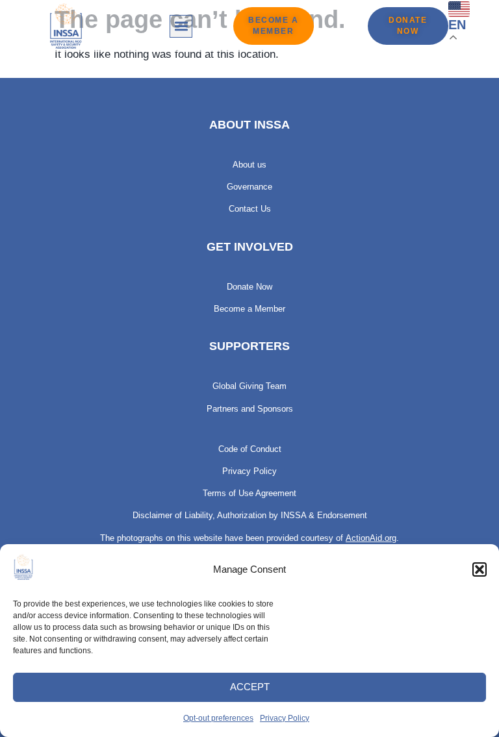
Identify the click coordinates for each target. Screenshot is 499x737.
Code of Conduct (249, 449)
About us (249, 164)
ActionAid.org (371, 538)
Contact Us (250, 209)
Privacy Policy (284, 718)
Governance (249, 187)
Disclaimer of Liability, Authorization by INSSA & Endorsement (250, 515)
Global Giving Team (249, 386)
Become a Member (249, 309)
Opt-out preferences (218, 718)
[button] (479, 569)
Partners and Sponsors (250, 409)
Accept (250, 686)
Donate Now (249, 287)
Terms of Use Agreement (249, 493)
